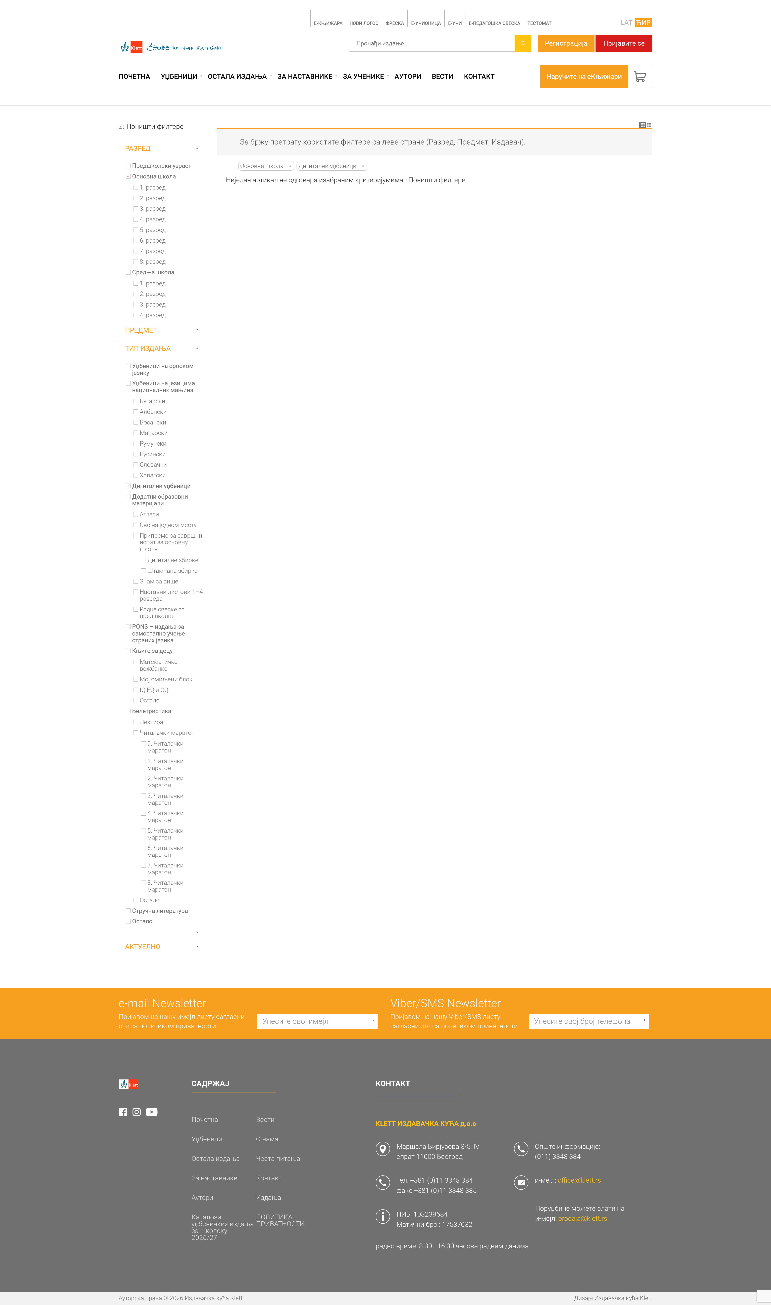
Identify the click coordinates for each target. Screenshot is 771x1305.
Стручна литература (160, 911)
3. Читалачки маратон (165, 799)
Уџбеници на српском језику (163, 369)
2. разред (153, 198)
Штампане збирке (172, 571)
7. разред (153, 251)
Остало (150, 700)
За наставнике (304, 76)
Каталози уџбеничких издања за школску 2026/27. (223, 1227)
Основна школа (154, 176)
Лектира (151, 722)
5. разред (153, 230)
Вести (442, 76)
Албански (153, 412)
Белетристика (151, 711)
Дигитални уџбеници (161, 486)
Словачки (153, 464)
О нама (267, 1139)
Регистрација (566, 43)
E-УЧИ (455, 23)
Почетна (134, 76)
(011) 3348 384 (558, 1156)
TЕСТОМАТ (539, 23)
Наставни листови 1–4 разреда (171, 595)
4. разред (153, 219)
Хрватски (153, 475)
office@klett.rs (579, 1180)
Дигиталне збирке (172, 560)
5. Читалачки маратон (165, 834)
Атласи (149, 514)
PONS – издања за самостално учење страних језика (158, 633)
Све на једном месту (168, 525)
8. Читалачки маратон (165, 886)
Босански (153, 422)
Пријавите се (624, 43)
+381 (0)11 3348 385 (445, 1190)
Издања (268, 1197)
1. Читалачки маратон (165, 764)
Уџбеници (179, 76)
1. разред (153, 187)
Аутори (408, 76)
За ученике (363, 76)
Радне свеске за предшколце (162, 613)
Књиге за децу (152, 651)
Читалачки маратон (167, 733)
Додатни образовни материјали (160, 500)
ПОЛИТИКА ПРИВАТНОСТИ (280, 1220)
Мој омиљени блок (166, 679)
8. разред (153, 261)
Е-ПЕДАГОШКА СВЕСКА (494, 23)
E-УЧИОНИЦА (426, 23)
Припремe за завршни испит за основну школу (171, 542)
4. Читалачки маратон (165, 816)
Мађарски (154, 433)
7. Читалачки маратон (165, 869)
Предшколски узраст (161, 166)
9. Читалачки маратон (165, 747)
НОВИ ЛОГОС (364, 23)
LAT (627, 23)
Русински (153, 454)
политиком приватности (177, 1026)
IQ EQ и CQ (154, 690)
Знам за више (159, 581)
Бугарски (152, 401)
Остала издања (237, 76)
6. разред (153, 240)
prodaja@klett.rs (582, 1218)
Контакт (479, 76)
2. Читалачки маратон (165, 782)
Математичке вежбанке (158, 665)
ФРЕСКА (395, 23)
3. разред (153, 208)
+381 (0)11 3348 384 (441, 1180)
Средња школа (153, 272)
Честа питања (278, 1158)
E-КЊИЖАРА (328, 23)
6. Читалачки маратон (165, 851)
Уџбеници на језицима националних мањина (163, 387)
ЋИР (643, 23)
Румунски (153, 443)
